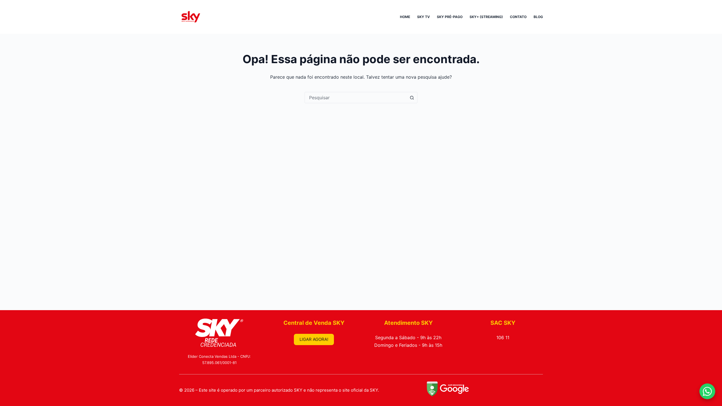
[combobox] (355, 97)
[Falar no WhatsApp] (707, 391)
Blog (538, 17)
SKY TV (423, 17)
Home (405, 17)
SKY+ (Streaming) (486, 17)
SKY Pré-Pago (450, 17)
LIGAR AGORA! (314, 339)
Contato (518, 17)
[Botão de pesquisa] (411, 97)
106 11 (502, 337)
